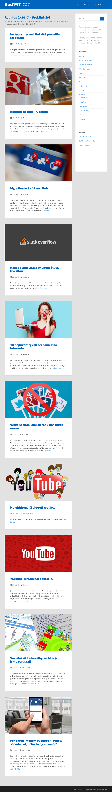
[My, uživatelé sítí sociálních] (38, 162)
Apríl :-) (81, 56)
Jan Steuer (26, 354)
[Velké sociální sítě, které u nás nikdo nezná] (38, 399)
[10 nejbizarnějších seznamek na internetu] (38, 319)
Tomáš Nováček (28, 514)
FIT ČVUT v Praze (85, 137)
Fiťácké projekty (84, 69)
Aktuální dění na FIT (86, 65)
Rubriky (87, 4)
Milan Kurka (26, 118)
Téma (77, 4)
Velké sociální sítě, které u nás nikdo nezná (37, 426)
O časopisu (99, 4)
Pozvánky (82, 78)
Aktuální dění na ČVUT (86, 60)
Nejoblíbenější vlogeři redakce (32, 507)
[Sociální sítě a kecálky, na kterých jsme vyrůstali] (38, 632)
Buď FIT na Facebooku (87, 141)
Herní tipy (83, 102)
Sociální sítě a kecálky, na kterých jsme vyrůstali (35, 659)
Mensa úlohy (84, 110)
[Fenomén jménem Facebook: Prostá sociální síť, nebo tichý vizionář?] (38, 715)
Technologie (83, 86)
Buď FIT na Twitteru (86, 145)
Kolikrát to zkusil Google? (29, 111)
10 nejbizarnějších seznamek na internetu (33, 346)
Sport (82, 115)
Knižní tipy (83, 106)
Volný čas (82, 95)
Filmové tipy (84, 98)
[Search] (102, 18)
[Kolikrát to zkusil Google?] (38, 86)
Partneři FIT (83, 82)
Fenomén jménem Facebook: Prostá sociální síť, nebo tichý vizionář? (36, 742)
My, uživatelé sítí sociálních (30, 188)
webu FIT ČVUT (87, 40)
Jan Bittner (26, 44)
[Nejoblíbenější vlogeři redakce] (38, 482)
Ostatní (82, 119)
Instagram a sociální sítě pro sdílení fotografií (36, 35)
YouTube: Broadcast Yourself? (31, 578)
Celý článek (48, 55)
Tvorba (81, 90)
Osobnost (82, 73)
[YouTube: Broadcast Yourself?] (38, 553)
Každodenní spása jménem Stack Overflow (34, 269)
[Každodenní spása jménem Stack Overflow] (38, 242)
